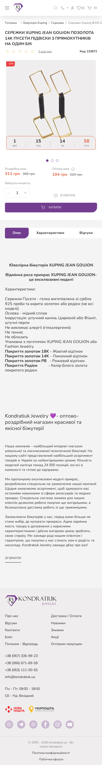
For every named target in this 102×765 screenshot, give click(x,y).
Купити (55, 207)
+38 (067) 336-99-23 (21, 655)
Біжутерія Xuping (35, 23)
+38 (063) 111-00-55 (21, 670)
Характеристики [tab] (50, 232)
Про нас (11, 616)
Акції (55, 637)
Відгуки (11, 623)
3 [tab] (57, 160)
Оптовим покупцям (66, 644)
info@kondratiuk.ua (20, 677)
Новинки (58, 623)
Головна (11, 23)
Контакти (12, 630)
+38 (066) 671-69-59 (21, 663)
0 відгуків (45, 51)
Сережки (57, 23)
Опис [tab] (17, 232)
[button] (55, 7)
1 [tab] (47, 160)
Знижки (57, 630)
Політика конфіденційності (51, 753)
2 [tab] (52, 160)
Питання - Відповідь (21, 644)
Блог (9, 637)
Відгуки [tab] (86, 232)
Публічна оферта (51, 759)
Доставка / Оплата (66, 616)
